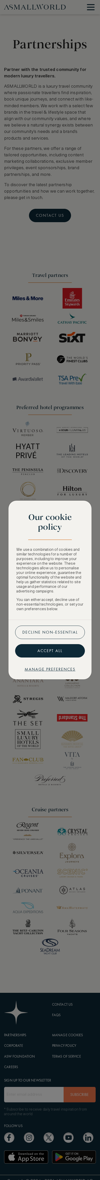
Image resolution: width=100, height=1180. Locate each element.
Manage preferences (50, 669)
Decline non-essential (50, 632)
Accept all (50, 650)
